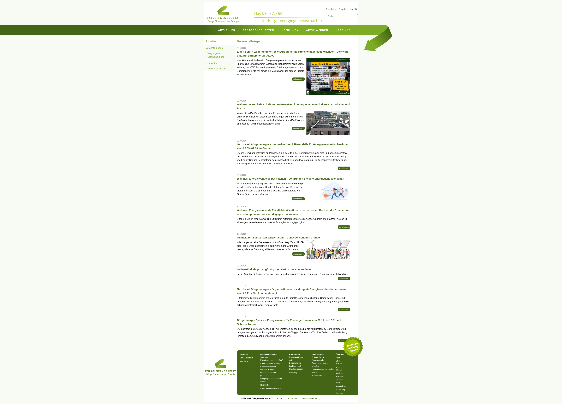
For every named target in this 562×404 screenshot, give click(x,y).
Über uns (343, 30)
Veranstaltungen (214, 48)
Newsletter (331, 9)
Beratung (293, 372)
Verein (338, 367)
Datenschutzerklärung (310, 398)
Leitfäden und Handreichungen (296, 367)
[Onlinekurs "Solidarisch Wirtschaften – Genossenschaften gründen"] (328, 250)
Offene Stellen (339, 362)
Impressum (292, 398)
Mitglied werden (318, 375)
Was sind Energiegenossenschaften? (271, 358)
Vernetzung (340, 389)
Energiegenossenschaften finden (271, 379)
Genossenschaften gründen (268, 373)
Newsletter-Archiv (217, 68)
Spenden (343, 9)
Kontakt (353, 9)
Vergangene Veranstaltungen (216, 55)
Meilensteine (341, 386)
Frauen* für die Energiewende (318, 358)
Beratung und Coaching (270, 364)
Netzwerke (264, 385)
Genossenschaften (258, 30)
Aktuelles (226, 30)
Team (338, 358)
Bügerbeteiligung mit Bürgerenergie (296, 360)
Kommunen (290, 30)
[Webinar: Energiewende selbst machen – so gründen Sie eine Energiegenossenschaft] (328, 191)
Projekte (339, 376)
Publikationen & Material (270, 388)
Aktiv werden (317, 30)
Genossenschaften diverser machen (268, 368)
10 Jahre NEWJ (339, 381)
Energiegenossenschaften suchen (323, 370)
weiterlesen (298, 79)
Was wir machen (339, 371)
